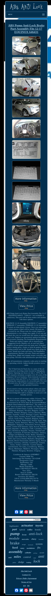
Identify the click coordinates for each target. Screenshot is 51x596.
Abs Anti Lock (26, 571)
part (14, 529)
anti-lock (35, 534)
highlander (14, 526)
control (27, 557)
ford (15, 547)
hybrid (22, 529)
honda (38, 529)
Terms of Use (26, 582)
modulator (31, 548)
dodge (21, 562)
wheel (34, 558)
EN (24, 586)
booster (41, 539)
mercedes (25, 539)
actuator (27, 525)
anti (41, 556)
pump (15, 533)
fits (38, 547)
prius (14, 562)
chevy (33, 539)
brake (15, 543)
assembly (16, 552)
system (39, 544)
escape (24, 544)
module (14, 538)
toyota (39, 525)
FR (28, 586)
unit (10, 557)
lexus (24, 535)
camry (22, 548)
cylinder (28, 553)
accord (42, 553)
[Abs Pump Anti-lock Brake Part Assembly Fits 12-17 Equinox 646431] (26, 46)
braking (28, 562)
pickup (35, 553)
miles (17, 556)
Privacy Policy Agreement (26, 578)
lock (36, 561)
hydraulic (30, 544)
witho (29, 529)
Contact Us (26, 575)
